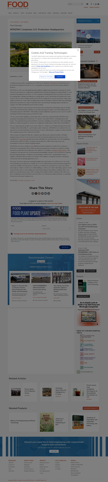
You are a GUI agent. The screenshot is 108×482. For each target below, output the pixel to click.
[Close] (78, 50)
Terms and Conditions (43, 66)
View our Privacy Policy (56, 72)
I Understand (60, 76)
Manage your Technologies (46, 76)
